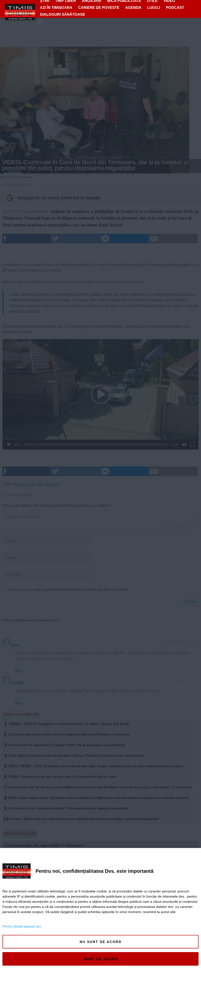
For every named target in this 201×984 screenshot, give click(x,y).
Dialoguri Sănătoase (62, 14)
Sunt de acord (100, 959)
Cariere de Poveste (98, 7)
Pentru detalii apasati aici (21, 926)
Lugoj (153, 7)
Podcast (175, 7)
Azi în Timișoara (56, 7)
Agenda (133, 7)
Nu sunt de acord (101, 942)
